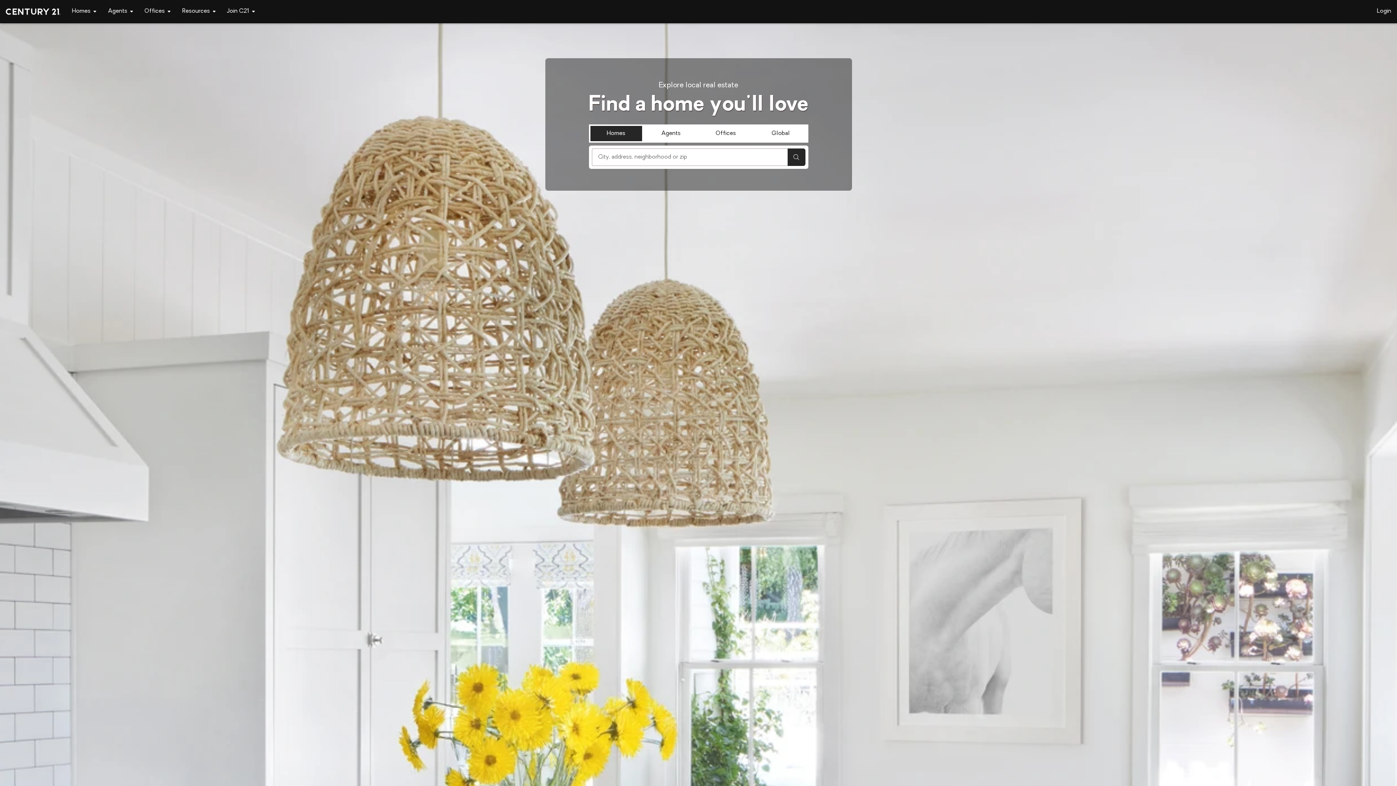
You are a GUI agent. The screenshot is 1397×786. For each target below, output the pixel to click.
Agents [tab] (671, 133)
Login (1384, 11)
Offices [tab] (726, 133)
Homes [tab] (616, 133)
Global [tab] (781, 133)
